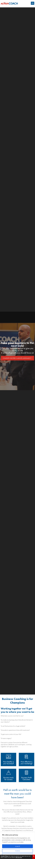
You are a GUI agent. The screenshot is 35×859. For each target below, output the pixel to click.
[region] (17, 845)
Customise (17, 851)
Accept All (17, 846)
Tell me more (19, 857)
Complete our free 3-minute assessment (17, 358)
